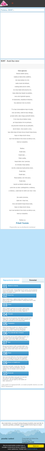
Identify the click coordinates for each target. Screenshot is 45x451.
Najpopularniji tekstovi (11, 280)
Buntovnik (10, 373)
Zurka (9, 304)
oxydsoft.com (28, 442)
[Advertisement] (22, 35)
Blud (9, 342)
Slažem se (36, 446)
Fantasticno (11, 323)
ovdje (22, 426)
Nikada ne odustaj (13, 285)
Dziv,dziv (10, 314)
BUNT (10, 10)
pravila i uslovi (7, 439)
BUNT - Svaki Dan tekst (10, 61)
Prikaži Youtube (22, 223)
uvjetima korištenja (32, 449)
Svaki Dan (11, 295)
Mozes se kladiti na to (14, 362)
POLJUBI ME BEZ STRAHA (16, 332)
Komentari (33, 280)
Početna (4, 10)
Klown (9, 353)
